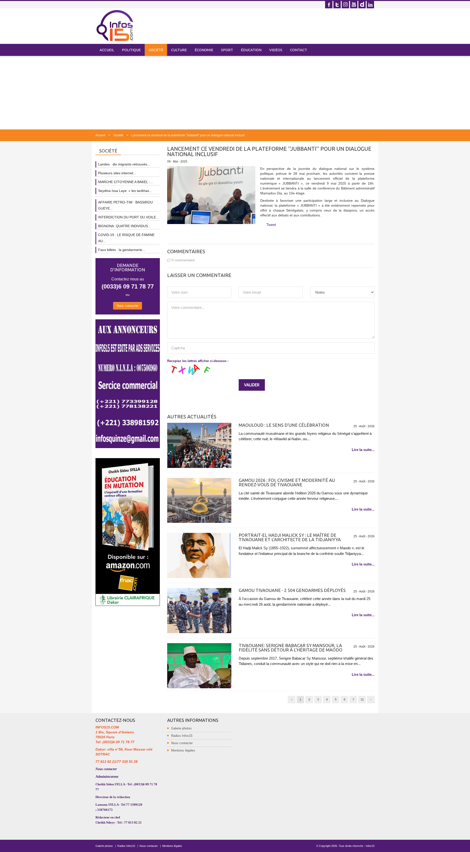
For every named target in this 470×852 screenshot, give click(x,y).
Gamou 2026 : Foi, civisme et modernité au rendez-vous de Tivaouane (287, 482)
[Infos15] (114, 25)
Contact (298, 50)
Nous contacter (127, 306)
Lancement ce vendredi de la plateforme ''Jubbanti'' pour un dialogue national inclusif (187, 135)
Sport (227, 50)
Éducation (251, 50)
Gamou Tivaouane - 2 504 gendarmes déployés (292, 590)
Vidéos (275, 50)
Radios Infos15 (181, 736)
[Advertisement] (235, 92)
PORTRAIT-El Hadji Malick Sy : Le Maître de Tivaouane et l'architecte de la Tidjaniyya (290, 537)
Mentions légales (183, 750)
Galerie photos (181, 728)
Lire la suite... (363, 450)
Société (156, 50)
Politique (131, 50)
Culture (179, 50)
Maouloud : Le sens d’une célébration (284, 425)
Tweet (271, 225)
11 (362, 699)
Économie (204, 50)
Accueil (107, 50)
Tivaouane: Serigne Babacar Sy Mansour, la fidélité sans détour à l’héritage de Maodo (290, 647)
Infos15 (370, 845)
